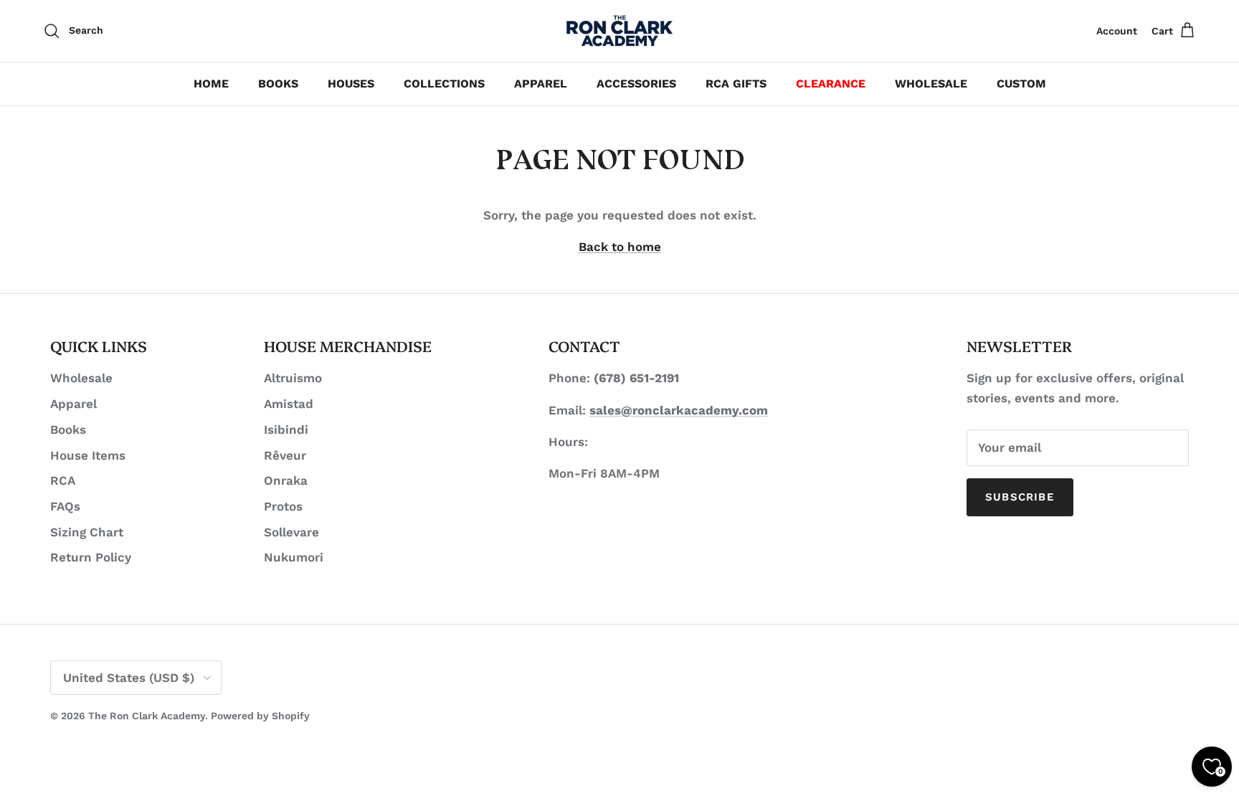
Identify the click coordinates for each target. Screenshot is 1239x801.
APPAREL (540, 83)
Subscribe (1020, 496)
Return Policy (90, 557)
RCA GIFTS (736, 83)
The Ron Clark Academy (146, 715)
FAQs (65, 506)
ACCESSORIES (636, 83)
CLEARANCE (830, 83)
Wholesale (81, 378)
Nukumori (293, 557)
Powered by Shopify (260, 715)
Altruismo (293, 378)
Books (68, 429)
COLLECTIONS (444, 83)
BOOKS (278, 83)
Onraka (286, 480)
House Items (87, 455)
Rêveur (285, 455)
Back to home (620, 247)
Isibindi (286, 429)
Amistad (288, 404)
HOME (211, 83)
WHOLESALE (931, 83)
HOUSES (351, 83)
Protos (283, 506)
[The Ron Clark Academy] (619, 30)
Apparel (73, 404)
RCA (62, 480)
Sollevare (291, 532)
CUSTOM (1021, 83)
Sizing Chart (86, 532)
